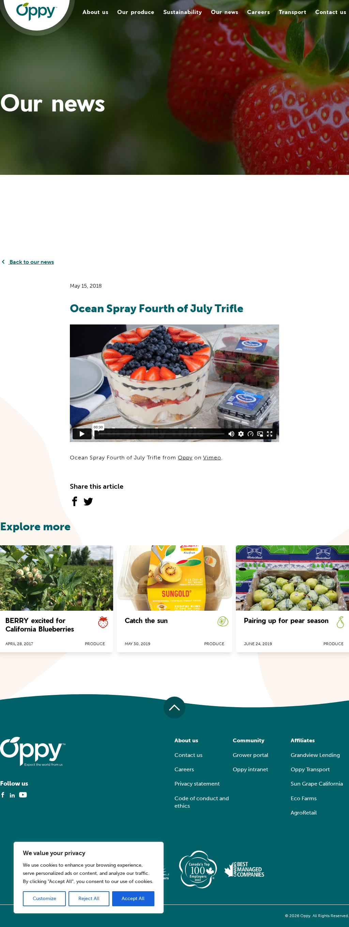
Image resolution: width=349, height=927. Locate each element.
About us (95, 12)
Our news (224, 12)
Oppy (185, 457)
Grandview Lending (315, 755)
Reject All (89, 898)
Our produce (135, 12)
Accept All (133, 898)
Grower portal (250, 755)
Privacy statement (197, 783)
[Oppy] (36, 12)
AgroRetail (304, 812)
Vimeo (212, 457)
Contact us (330, 12)
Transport (292, 12)
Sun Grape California (317, 783)
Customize (44, 898)
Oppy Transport (310, 769)
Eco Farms (304, 798)
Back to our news (31, 262)
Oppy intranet (250, 769)
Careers (258, 12)
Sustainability (182, 12)
